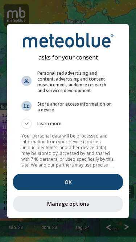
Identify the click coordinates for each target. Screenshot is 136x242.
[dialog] (68, 121)
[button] (68, 124)
